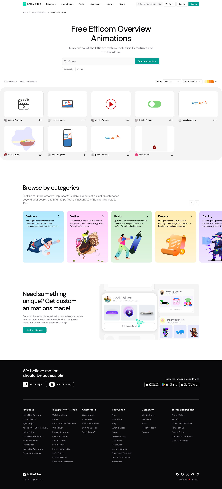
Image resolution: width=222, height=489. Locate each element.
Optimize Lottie (59, 457)
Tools (81, 4)
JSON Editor (58, 453)
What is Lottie (118, 427)
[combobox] (172, 81)
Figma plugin (28, 423)
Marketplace (28, 444)
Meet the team (149, 427)
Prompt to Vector (60, 432)
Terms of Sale (178, 427)
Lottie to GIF (58, 444)
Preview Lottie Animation (64, 423)
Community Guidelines (182, 436)
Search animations (148, 4)
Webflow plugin (59, 415)
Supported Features (121, 453)
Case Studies (88, 415)
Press (144, 423)
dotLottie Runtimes (121, 457)
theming (80, 69)
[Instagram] (182, 474)
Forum (115, 432)
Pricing (121, 4)
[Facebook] (177, 474)
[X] (187, 474)
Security (175, 419)
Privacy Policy (178, 415)
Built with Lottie (89, 427)
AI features (117, 461)
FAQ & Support (119, 436)
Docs (114, 415)
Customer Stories (90, 423)
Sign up (194, 4)
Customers (95, 4)
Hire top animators (34, 330)
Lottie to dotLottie (61, 449)
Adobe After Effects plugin (35, 427)
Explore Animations (32, 453)
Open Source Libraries (62, 461)
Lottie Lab (117, 440)
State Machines (119, 449)
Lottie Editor (29, 432)
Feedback (146, 419)
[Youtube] (192, 474)
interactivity (68, 69)
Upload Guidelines (180, 440)
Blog (114, 423)
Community (117, 444)
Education (117, 419)
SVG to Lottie (58, 440)
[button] (111, 61)
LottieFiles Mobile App (33, 436)
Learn (109, 4)
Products (50, 4)
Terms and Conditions (182, 423)
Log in (182, 4)
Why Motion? (88, 432)
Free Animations (30, 440)
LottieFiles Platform (32, 415)
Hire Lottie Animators (33, 449)
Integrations (66, 4)
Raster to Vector (60, 436)
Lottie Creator (29, 419)
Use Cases (87, 419)
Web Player (57, 427)
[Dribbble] (197, 474)
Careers (145, 432)
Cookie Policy (178, 432)
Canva (55, 419)
